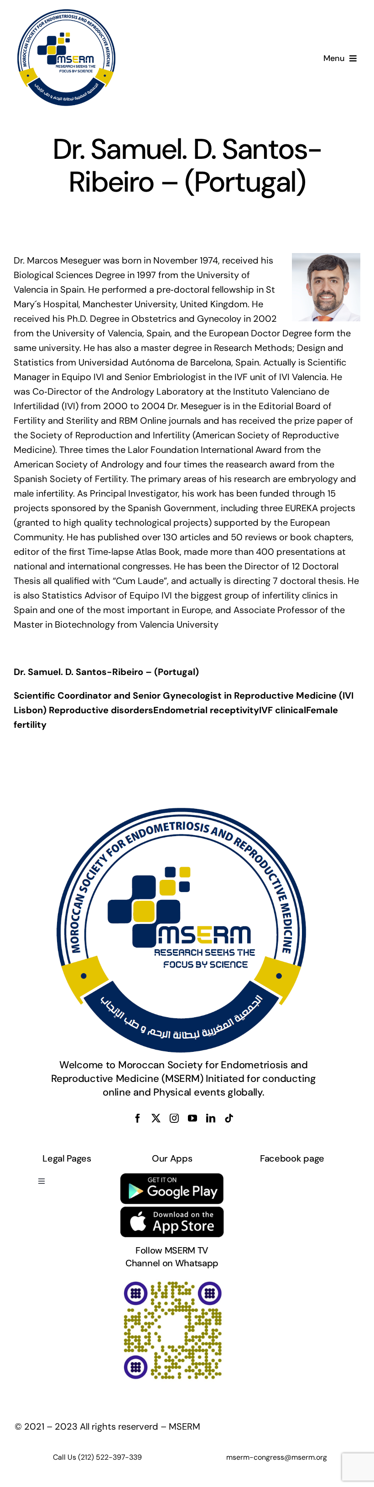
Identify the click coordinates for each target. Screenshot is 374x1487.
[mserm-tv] (172, 1281)
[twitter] (156, 1118)
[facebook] (137, 1118)
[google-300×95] (172, 1176)
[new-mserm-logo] (67, 13)
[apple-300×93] (172, 1210)
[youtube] (192, 1118)
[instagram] (174, 1118)
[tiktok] (229, 1118)
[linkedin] (210, 1118)
